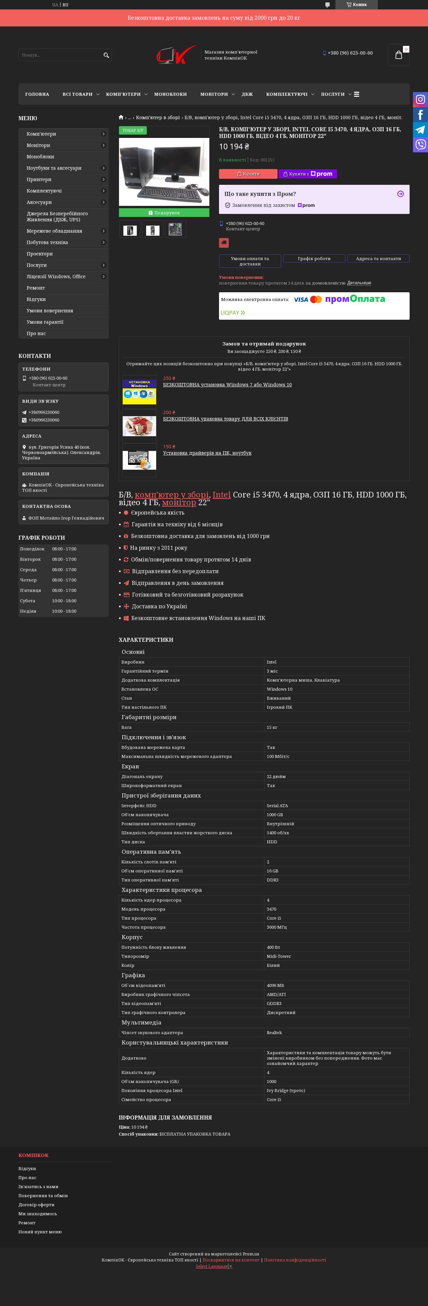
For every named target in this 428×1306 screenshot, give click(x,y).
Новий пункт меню (40, 1232)
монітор (179, 502)
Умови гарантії (45, 322)
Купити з (299, 174)
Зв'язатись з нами (38, 1186)
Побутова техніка (47, 242)
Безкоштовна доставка (224, 243)
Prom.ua (251, 1254)
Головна (37, 94)
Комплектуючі (287, 94)
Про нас (36, 333)
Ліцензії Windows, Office (56, 277)
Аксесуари (39, 202)
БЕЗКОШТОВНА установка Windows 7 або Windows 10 (227, 384)
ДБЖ (247, 94)
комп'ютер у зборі (172, 494)
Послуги (333, 94)
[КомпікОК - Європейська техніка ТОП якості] (176, 55)
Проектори (40, 254)
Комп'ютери (123, 94)
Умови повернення (50, 311)
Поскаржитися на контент (231, 1260)
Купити (251, 174)
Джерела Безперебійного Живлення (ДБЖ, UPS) (57, 217)
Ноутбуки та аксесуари (54, 168)
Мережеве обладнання (54, 231)
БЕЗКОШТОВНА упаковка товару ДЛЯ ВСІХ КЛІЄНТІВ (225, 418)
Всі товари (78, 94)
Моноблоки (170, 94)
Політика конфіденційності (295, 1260)
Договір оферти (36, 1205)
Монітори (214, 94)
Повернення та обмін (43, 1196)
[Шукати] (106, 55)
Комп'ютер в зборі (158, 117)
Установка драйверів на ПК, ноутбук (207, 453)
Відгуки (36, 299)
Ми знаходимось (37, 1214)
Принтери (39, 179)
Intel (222, 494)
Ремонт (36, 288)
